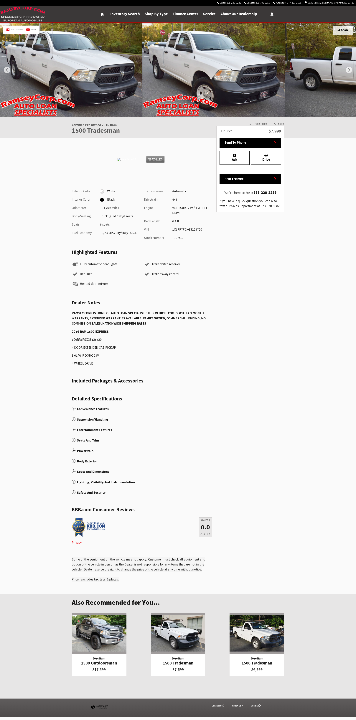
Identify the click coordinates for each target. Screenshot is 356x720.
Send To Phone (235, 142)
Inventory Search (125, 14)
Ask (234, 159)
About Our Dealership (238, 14)
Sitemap (255, 705)
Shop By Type (156, 14)
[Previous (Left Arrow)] (7, 70)
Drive (266, 159)
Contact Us (217, 705)
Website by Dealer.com (99, 707)
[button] (142, 409)
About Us (236, 705)
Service (209, 14)
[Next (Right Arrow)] (349, 70)
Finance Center (185, 14)
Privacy (77, 543)
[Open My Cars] (271, 14)
